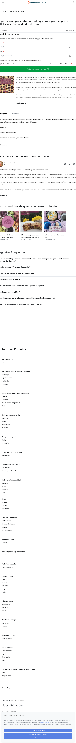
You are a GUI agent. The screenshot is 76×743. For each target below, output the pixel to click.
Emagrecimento (7, 651)
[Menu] (3, 2)
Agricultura (5, 623)
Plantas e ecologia (9, 620)
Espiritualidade (7, 378)
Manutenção (6, 555)
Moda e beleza (7, 576)
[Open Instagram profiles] (20, 705)
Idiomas (4, 496)
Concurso (5, 483)
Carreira (4, 396)
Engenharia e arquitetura (11, 464)
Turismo (4, 543)
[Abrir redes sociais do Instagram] (74, 164)
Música (4, 611)
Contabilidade (6, 521)
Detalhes (15, 113)
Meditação (5, 381)
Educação (5, 489)
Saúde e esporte (8, 647)
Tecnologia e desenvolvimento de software (18, 669)
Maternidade (6, 455)
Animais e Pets (7, 359)
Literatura (5, 502)
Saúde (4, 660)
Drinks (4, 421)
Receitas (5, 428)
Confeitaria (5, 418)
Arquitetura (6, 468)
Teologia (5, 384)
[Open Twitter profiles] (7, 705)
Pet (3, 362)
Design (4, 440)
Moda (4, 592)
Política (4, 505)
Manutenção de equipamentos (13, 552)
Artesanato (6, 604)
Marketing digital (7, 567)
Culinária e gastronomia (11, 415)
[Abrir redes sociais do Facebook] (65, 164)
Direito (4, 486)
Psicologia (5, 508)
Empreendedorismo (8, 524)
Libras (4, 499)
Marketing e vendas (9, 564)
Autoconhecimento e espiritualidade (16, 371)
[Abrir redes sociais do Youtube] (69, 164)
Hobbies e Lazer (8, 539)
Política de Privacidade (65, 63)
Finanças (4, 527)
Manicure (5, 586)
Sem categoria (7, 688)
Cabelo (4, 579)
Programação (6, 676)
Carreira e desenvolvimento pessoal (15, 393)
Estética (4, 583)
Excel (3, 672)
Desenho (5, 607)
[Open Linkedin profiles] (12, 705)
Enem (4, 493)
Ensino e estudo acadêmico (12, 480)
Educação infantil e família (12, 452)
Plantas (4, 626)
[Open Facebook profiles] (3, 705)
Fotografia (5, 443)
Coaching (5, 400)
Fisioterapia (6, 657)
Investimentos (7, 530)
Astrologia (5, 375)
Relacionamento (7, 638)
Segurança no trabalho (9, 471)
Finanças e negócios (9, 518)
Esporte (4, 654)
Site (3, 679)
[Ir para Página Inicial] (37, 2)
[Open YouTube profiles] (16, 705)
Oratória (4, 406)
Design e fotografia (9, 437)
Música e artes (7, 601)
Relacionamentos (8, 635)
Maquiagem (6, 589)
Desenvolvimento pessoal (11, 403)
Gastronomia (6, 424)
